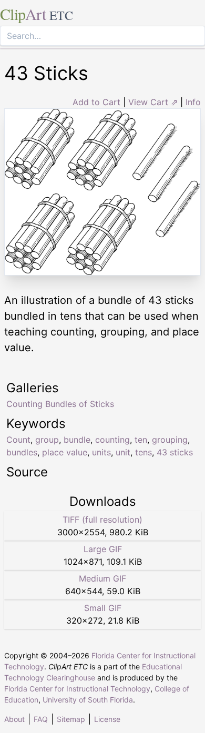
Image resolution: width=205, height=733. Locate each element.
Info (193, 102)
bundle (77, 439)
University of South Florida (88, 699)
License (107, 719)
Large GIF (103, 549)
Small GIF (102, 608)
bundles (21, 452)
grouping (170, 439)
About (14, 719)
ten (141, 439)
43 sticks (175, 452)
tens (143, 452)
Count (18, 439)
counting (112, 439)
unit (123, 452)
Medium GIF (102, 578)
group (47, 439)
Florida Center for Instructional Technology (77, 688)
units (101, 452)
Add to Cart (96, 102)
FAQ (41, 719)
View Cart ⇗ (153, 102)
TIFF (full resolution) (102, 519)
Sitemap (71, 719)
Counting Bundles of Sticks (60, 404)
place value (64, 452)
